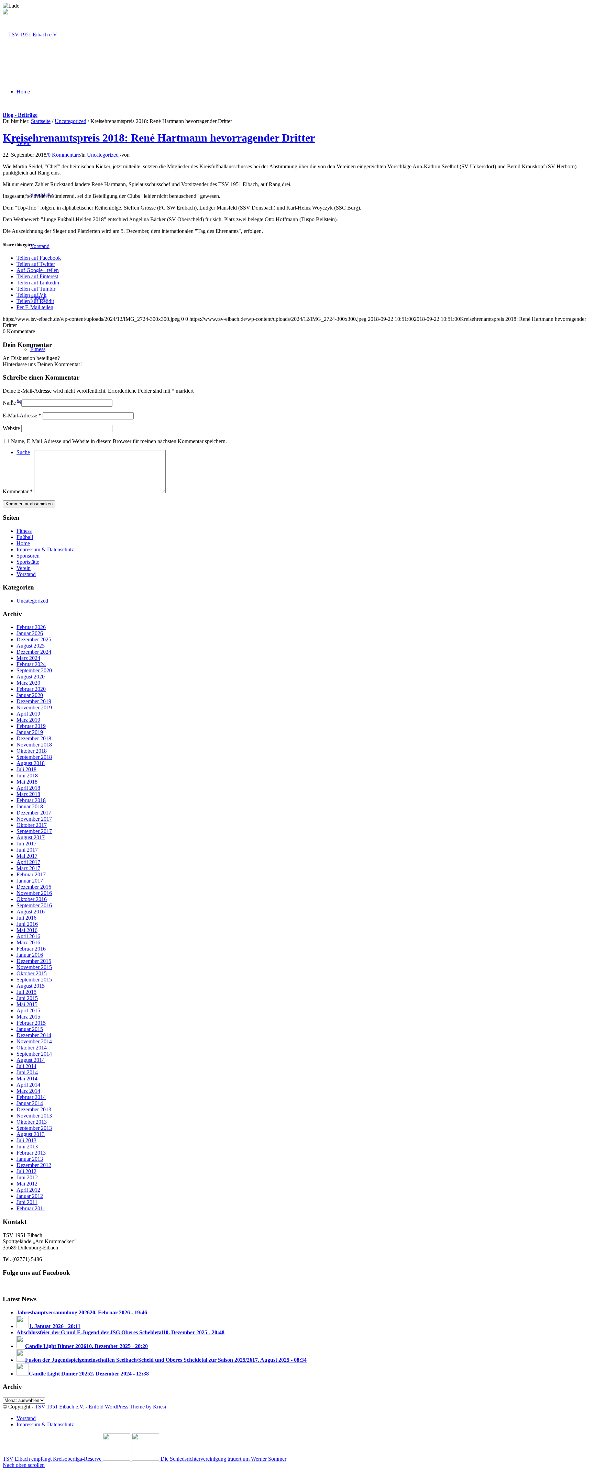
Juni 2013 (27, 1146)
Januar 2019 (29, 732)
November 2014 (34, 1041)
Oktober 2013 (31, 1122)
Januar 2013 (29, 1159)
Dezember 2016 (33, 887)
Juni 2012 (27, 1177)
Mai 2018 (26, 782)
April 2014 (28, 1085)
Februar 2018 (31, 800)
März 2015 (28, 1017)
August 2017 (30, 837)
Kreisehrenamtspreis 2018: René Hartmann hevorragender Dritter (159, 138)
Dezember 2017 (33, 813)
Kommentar (18, 491)
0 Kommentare (64, 155)
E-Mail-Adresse (22, 415)
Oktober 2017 (31, 825)
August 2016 (30, 911)
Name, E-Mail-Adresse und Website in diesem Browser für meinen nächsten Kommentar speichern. (119, 441)
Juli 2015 (26, 992)
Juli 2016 (26, 918)
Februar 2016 (31, 949)
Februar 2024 (31, 664)
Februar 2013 (31, 1153)
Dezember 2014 (33, 1035)
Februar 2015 (31, 1023)
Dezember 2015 (33, 961)
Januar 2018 (29, 806)
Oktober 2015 (31, 973)
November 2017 (34, 819)
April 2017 (28, 862)
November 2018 (34, 745)
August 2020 (30, 677)
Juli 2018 (26, 769)
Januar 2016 (29, 955)
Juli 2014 (26, 1066)
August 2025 (30, 646)
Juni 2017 (27, 850)
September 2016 (34, 905)
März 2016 (28, 942)
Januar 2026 (29, 633)
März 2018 (28, 794)
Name (11, 403)
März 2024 (28, 658)
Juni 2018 (27, 775)
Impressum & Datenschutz (45, 549)
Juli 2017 (26, 843)
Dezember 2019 (33, 701)
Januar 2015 (29, 1029)
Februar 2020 (31, 689)
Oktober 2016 (31, 899)
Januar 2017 (29, 881)
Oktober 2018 (31, 751)
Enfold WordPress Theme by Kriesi (127, 1407)
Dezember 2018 (33, 738)
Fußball (24, 537)
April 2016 (28, 936)
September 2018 (34, 757)
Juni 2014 (27, 1072)
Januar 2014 (29, 1103)
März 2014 (28, 1091)
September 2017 (34, 831)
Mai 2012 (26, 1184)
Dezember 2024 (33, 652)
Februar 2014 (31, 1097)
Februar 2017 (31, 874)
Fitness (24, 531)
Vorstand (26, 574)
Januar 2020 (29, 695)
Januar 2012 (29, 1196)
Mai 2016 (26, 930)
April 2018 (28, 788)
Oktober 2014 (31, 1048)
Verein (23, 568)
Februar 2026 (31, 627)
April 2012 (28, 1190)
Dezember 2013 (33, 1109)
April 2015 (28, 1010)
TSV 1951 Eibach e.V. (59, 1407)
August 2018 (30, 763)
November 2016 (34, 893)
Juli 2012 (26, 1171)
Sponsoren (28, 556)
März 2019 (28, 720)
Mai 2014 (26, 1078)
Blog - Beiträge (20, 115)
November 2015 (34, 967)
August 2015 (30, 986)
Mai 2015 (26, 1004)
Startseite (41, 121)
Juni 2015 (27, 998)
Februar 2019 (31, 726)
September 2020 (34, 670)
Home (23, 543)
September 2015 (34, 979)
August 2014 (30, 1060)
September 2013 (34, 1128)
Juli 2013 (26, 1140)
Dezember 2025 (33, 639)
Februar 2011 (30, 1208)
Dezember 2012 (33, 1165)
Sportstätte (27, 562)
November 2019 (34, 707)
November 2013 (34, 1116)
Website (11, 428)
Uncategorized (70, 121)
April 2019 (28, 714)
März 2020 (28, 683)
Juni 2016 (27, 924)
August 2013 (30, 1134)
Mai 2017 (26, 856)
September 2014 (34, 1054)
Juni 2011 (26, 1202)
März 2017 (28, 868)
